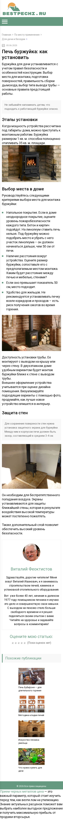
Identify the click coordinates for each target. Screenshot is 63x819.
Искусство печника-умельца (29, 741)
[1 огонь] (13, 643)
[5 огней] (25, 643)
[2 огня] (16, 643)
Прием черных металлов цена (22, 791)
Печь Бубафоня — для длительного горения (29, 689)
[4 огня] (22, 643)
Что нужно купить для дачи (30, 769)
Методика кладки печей (31, 715)
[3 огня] (19, 643)
